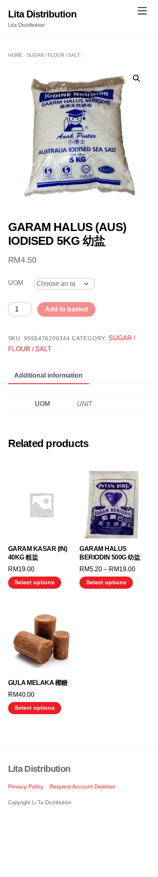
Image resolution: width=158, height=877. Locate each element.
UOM (15, 282)
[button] (136, 78)
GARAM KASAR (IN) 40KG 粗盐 (37, 553)
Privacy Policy (25, 786)
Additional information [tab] (48, 375)
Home (15, 55)
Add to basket (66, 309)
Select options (35, 582)
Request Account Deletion (82, 786)
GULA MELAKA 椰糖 (38, 682)
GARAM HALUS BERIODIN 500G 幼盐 (109, 553)
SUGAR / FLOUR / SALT (53, 55)
